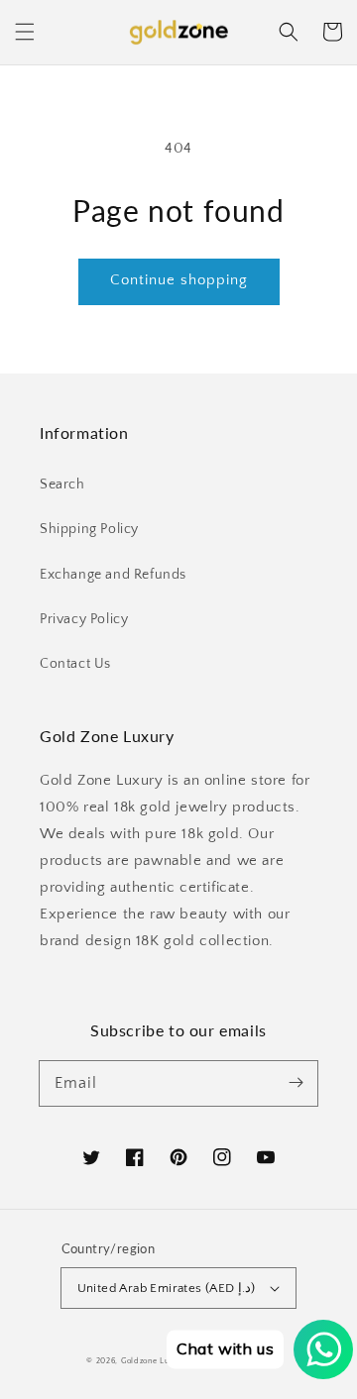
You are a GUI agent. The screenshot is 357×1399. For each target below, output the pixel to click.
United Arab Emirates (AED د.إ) (166, 1288)
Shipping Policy (89, 529)
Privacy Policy (84, 619)
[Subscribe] (295, 1083)
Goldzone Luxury (154, 1360)
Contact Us (75, 664)
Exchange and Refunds (113, 575)
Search (62, 484)
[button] (25, 32)
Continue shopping (179, 279)
